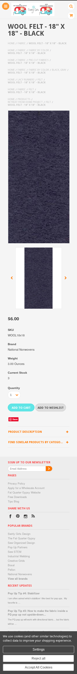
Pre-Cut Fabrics (39, 60)
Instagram (25, 516)
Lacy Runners (26, 79)
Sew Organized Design (21, 543)
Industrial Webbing (19, 556)
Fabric (22, 43)
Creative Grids (16, 561)
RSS (33, 516)
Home (11, 43)
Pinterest (18, 516)
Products (24, 99)
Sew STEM (14, 552)
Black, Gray (59, 69)
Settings (39, 649)
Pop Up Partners (18, 547)
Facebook (10, 516)
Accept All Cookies (38, 667)
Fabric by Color (39, 50)
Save (15, 419)
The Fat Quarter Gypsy (21, 538)
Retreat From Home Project (25, 102)
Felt (40, 79)
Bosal (11, 565)
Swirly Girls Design (19, 534)
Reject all (38, 658)
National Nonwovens (20, 574)
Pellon (11, 570)
